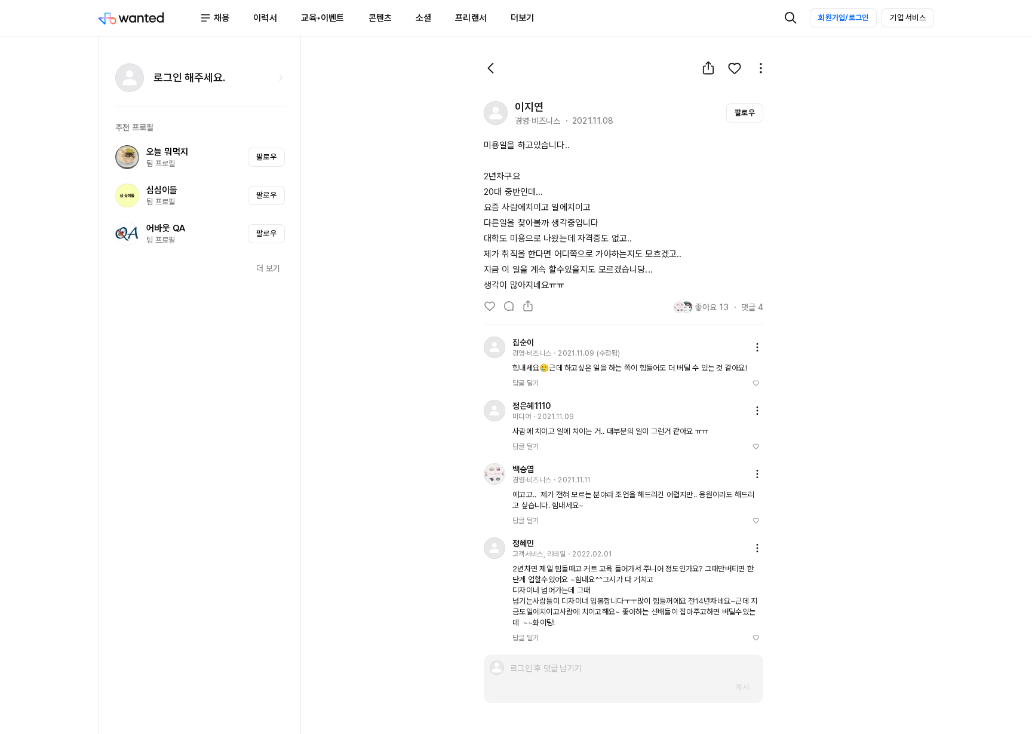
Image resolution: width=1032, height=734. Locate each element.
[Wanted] (148, 17)
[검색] (791, 18)
